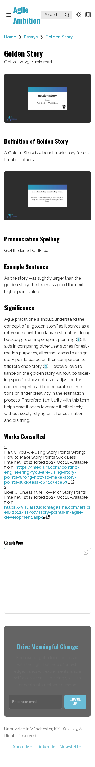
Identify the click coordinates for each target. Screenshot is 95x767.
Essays (31, 36)
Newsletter (71, 746)
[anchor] (72, 141)
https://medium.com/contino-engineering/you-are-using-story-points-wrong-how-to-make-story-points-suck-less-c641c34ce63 (41, 475)
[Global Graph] (86, 553)
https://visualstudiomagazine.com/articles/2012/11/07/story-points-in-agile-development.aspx (47, 512)
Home (10, 36)
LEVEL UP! (75, 702)
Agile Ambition (26, 15)
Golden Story (59, 36)
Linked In (45, 746)
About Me (22, 746)
